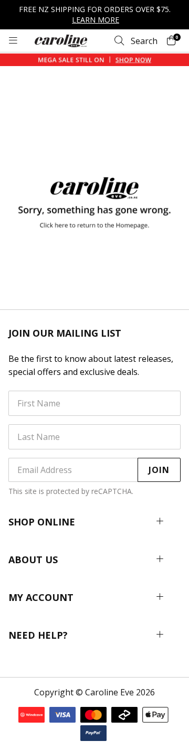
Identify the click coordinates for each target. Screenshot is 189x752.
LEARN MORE (95, 20)
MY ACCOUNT (41, 597)
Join (159, 470)
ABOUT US (33, 559)
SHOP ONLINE (41, 521)
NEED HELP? (38, 635)
